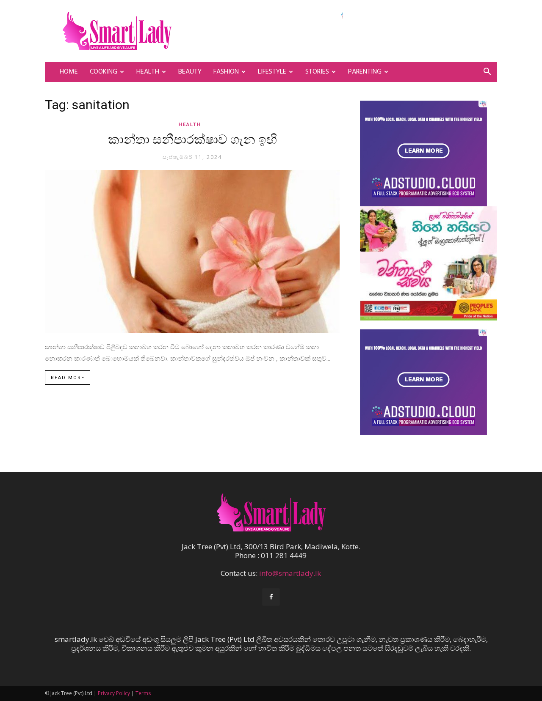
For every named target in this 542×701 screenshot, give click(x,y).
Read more (68, 378)
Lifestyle (272, 71)
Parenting (365, 71)
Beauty (190, 71)
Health (147, 71)
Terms (143, 693)
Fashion (226, 71)
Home (69, 71)
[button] (487, 72)
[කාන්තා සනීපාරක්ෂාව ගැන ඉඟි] (192, 251)
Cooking (103, 71)
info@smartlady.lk (290, 573)
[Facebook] (271, 597)
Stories (317, 71)
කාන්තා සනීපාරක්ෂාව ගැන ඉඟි (192, 140)
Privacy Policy (114, 693)
